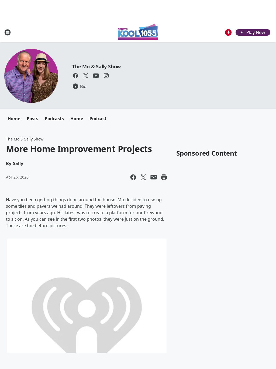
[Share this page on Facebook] (133, 177)
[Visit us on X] (85, 75)
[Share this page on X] (143, 177)
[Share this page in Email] (153, 177)
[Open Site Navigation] (7, 32)
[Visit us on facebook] (75, 75)
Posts (32, 119)
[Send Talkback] (228, 32)
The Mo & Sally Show (96, 66)
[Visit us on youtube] (96, 75)
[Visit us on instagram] (106, 75)
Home (14, 119)
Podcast (97, 119)
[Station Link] (138, 32)
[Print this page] (164, 177)
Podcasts (54, 119)
